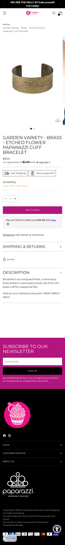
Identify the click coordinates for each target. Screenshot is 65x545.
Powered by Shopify (13, 525)
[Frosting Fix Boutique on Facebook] (5, 436)
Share (11, 259)
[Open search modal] (53, 13)
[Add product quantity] (6, 198)
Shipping (8, 234)
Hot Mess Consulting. (13, 513)
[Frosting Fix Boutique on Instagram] (10, 436)
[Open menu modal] (4, 13)
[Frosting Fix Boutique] (32, 13)
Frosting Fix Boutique (33, 510)
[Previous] (4, 4)
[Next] (60, 4)
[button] (32, 162)
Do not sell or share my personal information (25, 522)
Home (6, 24)
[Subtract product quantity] (15, 198)
